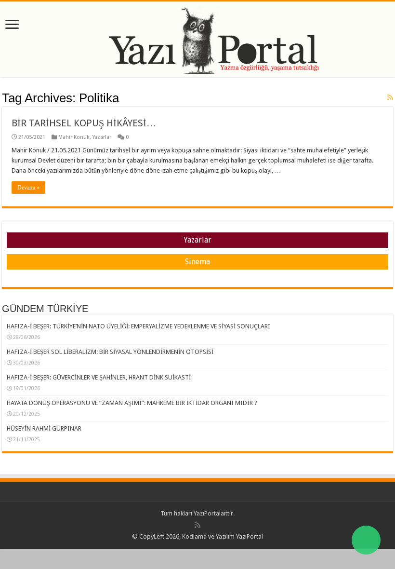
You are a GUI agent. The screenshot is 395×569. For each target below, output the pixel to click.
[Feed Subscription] (390, 97)
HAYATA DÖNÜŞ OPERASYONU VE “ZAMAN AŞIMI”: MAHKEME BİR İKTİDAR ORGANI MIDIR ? (132, 402)
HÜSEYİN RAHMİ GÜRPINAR (44, 428)
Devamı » (28, 187)
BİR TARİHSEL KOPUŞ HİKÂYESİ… (84, 123)
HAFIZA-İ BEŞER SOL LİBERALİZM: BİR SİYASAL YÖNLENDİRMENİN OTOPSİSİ (110, 351)
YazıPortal (207, 513)
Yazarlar (101, 137)
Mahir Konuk (74, 137)
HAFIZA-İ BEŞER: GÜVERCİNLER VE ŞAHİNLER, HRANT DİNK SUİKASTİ (99, 377)
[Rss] (197, 525)
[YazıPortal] (197, 39)
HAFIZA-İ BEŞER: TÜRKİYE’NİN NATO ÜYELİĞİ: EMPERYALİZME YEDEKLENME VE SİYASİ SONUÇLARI (138, 326)
